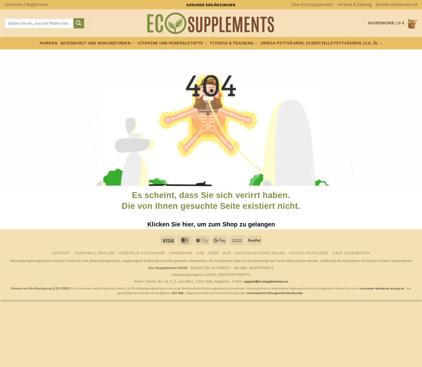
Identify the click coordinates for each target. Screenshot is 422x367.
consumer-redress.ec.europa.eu (382, 288)
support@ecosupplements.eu (266, 281)
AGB (200, 252)
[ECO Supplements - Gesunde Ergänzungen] (211, 23)
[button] (26, 4)
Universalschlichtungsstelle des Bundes (275, 293)
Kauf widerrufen (350, 252)
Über (214, 252)
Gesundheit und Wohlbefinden (95, 43)
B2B (227, 252)
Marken (48, 43)
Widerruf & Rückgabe (142, 252)
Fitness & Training (231, 43)
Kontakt (61, 252)
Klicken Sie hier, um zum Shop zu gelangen (211, 224)
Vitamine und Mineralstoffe (170, 43)
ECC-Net (178, 293)
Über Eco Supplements (312, 4)
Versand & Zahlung (354, 4)
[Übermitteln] (79, 23)
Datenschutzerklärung (260, 252)
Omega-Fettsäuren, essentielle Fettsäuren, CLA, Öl (319, 43)
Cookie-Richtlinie (308, 252)
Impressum (180, 252)
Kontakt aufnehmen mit (396, 4)
